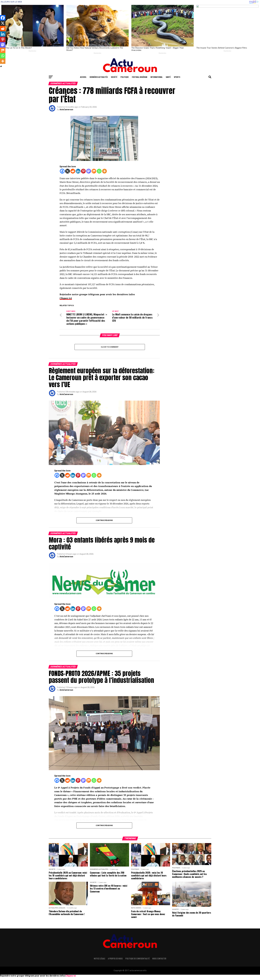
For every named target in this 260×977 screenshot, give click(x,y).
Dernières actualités (99, 76)
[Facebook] (62, 171)
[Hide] (1, 66)
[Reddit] (72, 171)
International (156, 76)
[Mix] (94, 171)
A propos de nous (115, 958)
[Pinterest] (83, 171)
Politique (125, 76)
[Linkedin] (78, 171)
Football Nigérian (139, 76)
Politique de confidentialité (137, 958)
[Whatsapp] (99, 171)
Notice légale (99, 958)
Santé (168, 76)
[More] (104, 171)
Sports (177, 76)
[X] (67, 171)
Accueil (83, 76)
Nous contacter (159, 958)
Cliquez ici (66, 298)
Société (114, 76)
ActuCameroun (66, 109)
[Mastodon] (88, 171)
